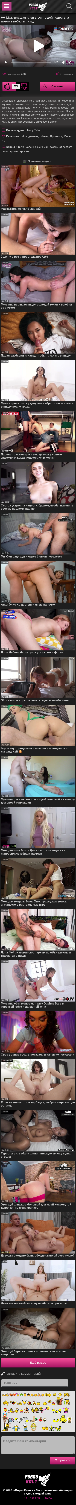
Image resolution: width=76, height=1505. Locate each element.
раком (53, 146)
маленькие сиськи (36, 146)
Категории (12, 136)
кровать (25, 151)
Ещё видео (38, 1362)
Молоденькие (30, 136)
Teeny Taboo (34, 130)
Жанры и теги (14, 146)
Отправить (62, 1460)
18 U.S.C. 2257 (32, 1498)
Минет (44, 136)
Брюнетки (56, 136)
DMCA (48, 1498)
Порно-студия (15, 130)
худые (14, 151)
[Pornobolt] (38, 7)
